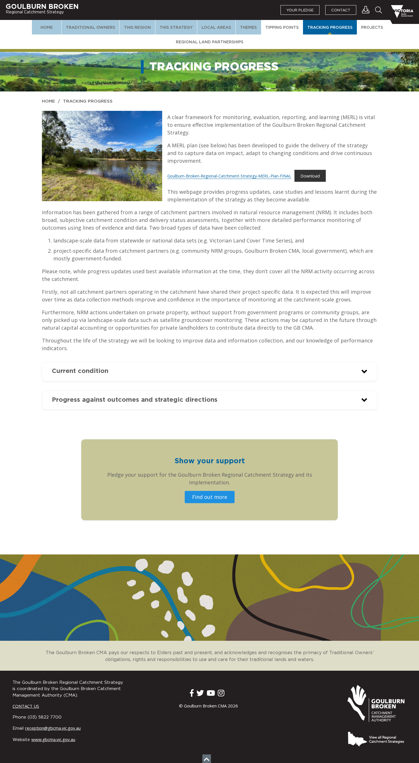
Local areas (216, 27)
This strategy (176, 27)
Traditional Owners (90, 27)
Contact (340, 10)
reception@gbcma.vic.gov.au (53, 728)
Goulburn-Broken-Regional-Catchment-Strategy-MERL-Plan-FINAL (229, 176)
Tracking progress (330, 27)
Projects (372, 27)
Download (310, 176)
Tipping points (282, 27)
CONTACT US (26, 706)
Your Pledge (300, 10)
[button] (209, 371)
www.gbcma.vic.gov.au (53, 739)
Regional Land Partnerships (209, 42)
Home (46, 27)
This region (137, 27)
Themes (248, 27)
